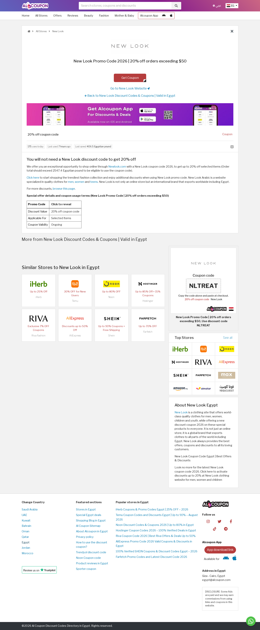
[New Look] (130, 46)
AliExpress (75, 335)
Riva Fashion (38, 335)
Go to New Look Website (128, 88)
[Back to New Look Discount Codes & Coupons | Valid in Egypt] (232, 31)
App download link (220, 550)
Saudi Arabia (29, 509)
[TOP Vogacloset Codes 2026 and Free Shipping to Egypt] (226, 388)
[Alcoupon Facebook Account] (230, 521)
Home (26, 15)
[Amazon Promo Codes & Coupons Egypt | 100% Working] (180, 388)
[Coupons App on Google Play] (164, 15)
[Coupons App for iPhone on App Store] (171, 15)
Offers (57, 15)
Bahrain (26, 526)
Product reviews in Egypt (92, 563)
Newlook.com (117, 166)
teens (94, 182)
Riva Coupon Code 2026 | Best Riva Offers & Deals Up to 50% (156, 536)
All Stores (41, 15)
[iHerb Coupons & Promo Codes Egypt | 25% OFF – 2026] (38, 283)
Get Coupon (130, 78)
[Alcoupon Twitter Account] (219, 521)
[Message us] (251, 621)
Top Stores (184, 337)
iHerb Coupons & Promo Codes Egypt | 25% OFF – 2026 (152, 509)
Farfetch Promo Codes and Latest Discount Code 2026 (151, 557)
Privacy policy (85, 537)
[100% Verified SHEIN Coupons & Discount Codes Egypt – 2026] (111, 318)
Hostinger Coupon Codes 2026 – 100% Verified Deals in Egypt (156, 530)
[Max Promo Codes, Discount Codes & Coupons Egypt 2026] (226, 375)
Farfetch (147, 331)
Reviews (72, 15)
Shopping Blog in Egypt (91, 520)
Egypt (26, 542)
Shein (111, 335)
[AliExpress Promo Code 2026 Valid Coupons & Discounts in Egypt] (75, 318)
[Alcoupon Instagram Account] (208, 521)
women (79, 182)
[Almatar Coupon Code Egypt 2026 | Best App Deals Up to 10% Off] (203, 388)
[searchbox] (125, 6)
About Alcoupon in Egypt (92, 531)
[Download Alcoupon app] (130, 114)
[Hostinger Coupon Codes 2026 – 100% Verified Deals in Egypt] (147, 283)
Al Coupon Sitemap (88, 526)
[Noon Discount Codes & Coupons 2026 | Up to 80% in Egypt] (111, 283)
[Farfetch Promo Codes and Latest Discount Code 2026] (147, 318)
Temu (75, 300)
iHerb (39, 297)
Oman (25, 531)
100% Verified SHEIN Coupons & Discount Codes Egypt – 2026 (156, 551)
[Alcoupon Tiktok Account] (214, 528)
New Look (58, 31)
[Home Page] (35, 5)
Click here (33, 177)
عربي (218, 5)
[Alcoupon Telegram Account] (226, 528)
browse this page (64, 188)
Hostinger (148, 300)
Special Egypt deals (88, 515)
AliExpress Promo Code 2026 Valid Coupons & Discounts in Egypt (154, 544)
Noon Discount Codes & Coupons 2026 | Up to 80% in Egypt (155, 525)
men (71, 182)
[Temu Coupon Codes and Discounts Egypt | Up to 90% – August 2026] (75, 283)
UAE (24, 515)
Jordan (26, 547)
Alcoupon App (149, 15)
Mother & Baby (124, 15)
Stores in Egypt (86, 509)
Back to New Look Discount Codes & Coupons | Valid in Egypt (131, 95)
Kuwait (26, 520)
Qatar (25, 537)
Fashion (104, 15)
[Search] (176, 6)
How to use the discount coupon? (91, 545)
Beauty (88, 15)
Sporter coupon (86, 569)
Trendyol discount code (91, 552)
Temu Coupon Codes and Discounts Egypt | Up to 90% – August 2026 (157, 517)
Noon (111, 297)
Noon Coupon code (88, 558)
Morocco (27, 553)
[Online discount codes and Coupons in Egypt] (29, 31)
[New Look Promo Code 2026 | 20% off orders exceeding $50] (203, 280)
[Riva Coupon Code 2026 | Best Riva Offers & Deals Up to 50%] (38, 318)
